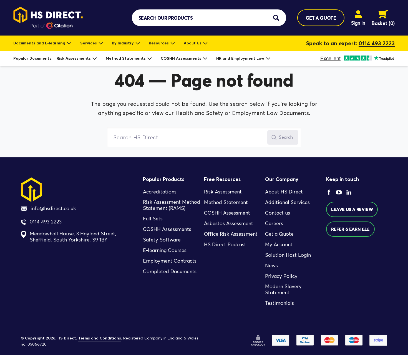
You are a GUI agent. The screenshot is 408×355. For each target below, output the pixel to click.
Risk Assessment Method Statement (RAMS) (171, 205)
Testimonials (279, 303)
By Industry (123, 43)
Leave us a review (352, 209)
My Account (279, 244)
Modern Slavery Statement (283, 289)
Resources (159, 43)
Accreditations (160, 192)
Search (286, 137)
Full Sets (153, 219)
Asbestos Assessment (228, 223)
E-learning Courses (165, 250)
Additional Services (287, 202)
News (271, 266)
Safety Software (162, 240)
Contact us (277, 213)
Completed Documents (170, 271)
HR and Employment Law (240, 58)
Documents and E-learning (39, 43)
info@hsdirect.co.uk (53, 208)
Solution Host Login (288, 255)
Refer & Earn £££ (350, 229)
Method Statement (226, 202)
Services (88, 43)
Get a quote (321, 18)
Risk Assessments (74, 58)
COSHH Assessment (227, 213)
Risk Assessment (223, 192)
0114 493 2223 (377, 43)
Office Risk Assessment (231, 234)
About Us (193, 43)
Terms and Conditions (99, 338)
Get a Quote (279, 234)
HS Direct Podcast (225, 244)
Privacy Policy (281, 276)
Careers (274, 223)
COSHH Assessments (181, 58)
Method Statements (126, 58)
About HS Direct (284, 192)
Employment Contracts (170, 261)
